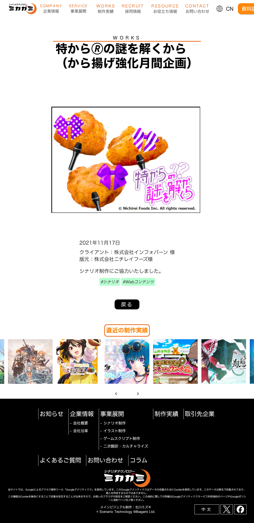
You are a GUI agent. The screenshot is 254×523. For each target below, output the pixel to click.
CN (230, 8)
